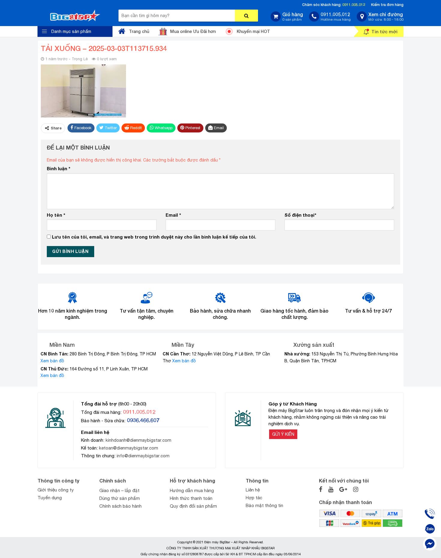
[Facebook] (429, 544)
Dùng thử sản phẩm (119, 498)
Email (173, 215)
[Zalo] (429, 529)
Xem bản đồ (52, 360)
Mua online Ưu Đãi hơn (193, 31)
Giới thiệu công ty (56, 489)
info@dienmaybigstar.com (143, 455)
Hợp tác (254, 497)
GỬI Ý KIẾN (283, 434)
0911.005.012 (353, 4)
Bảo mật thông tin (264, 505)
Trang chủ (139, 31)
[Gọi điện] (429, 514)
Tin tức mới (384, 31)
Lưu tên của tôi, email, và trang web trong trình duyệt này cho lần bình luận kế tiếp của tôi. (154, 236)
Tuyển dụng (50, 497)
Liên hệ (253, 489)
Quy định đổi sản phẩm (193, 506)
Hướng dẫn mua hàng (192, 490)
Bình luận (58, 168)
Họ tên (56, 215)
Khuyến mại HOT (253, 31)
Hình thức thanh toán (191, 498)
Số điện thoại (300, 215)
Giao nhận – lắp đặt (119, 490)
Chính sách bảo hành (120, 506)
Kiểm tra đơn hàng (387, 4)
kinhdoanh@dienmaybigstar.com (138, 440)
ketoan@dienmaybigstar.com (128, 447)
